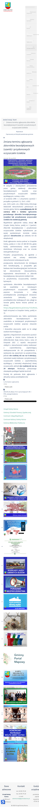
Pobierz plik (8, 387)
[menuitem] (31, 12)
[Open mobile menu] (31, 4)
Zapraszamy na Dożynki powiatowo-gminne (19, 134)
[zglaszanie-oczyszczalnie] (20, 171)
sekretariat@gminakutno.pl (21, 798)
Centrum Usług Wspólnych (13, 416)
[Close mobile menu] (36, 7)
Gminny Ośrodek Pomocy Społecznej (17, 412)
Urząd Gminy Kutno (11, 409)
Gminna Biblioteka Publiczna (14, 423)
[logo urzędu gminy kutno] (8, 6)
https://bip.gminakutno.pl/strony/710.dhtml (20, 308)
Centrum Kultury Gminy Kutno (15, 419)
